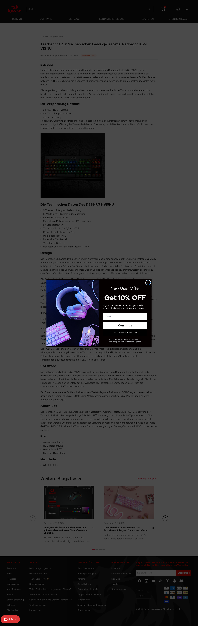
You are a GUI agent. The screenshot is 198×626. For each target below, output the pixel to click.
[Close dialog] (148, 282)
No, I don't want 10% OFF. (125, 332)
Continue (125, 325)
